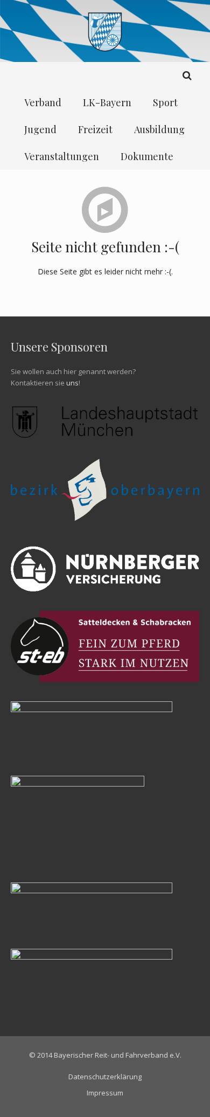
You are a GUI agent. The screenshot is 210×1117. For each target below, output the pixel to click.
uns (72, 383)
